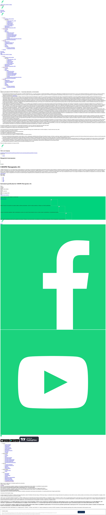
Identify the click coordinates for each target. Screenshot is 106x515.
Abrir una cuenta (3, 198)
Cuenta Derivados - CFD (11, 20)
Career (6, 471)
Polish (32, 152)
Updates (6, 45)
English (1, 152)
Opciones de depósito (8, 25)
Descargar (6, 451)
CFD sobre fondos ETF (11, 36)
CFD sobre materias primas (12, 34)
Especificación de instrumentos (10, 39)
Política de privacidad (8, 479)
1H (3, 177)
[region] (53, 512)
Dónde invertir (5, 28)
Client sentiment (7, 468)
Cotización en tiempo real (9, 42)
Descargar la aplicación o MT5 (10, 27)
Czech (20, 152)
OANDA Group (8, 470)
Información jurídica (8, 478)
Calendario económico (9, 43)
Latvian (22, 152)
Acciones (6, 29)
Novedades (7, 474)
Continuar (2, 485)
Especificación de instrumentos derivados (14, 38)
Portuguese (15, 152)
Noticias (6, 476)
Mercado (4, 40)
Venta (1, 173)
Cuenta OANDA (8, 444)
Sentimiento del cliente (11, 48)
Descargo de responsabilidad (10, 477)
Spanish (9, 152)
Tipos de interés (10, 23)
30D (3, 180)
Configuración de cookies (9, 481)
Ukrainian (35, 152)
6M (3, 181)
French (4, 152)
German (11, 152)
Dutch (18, 152)
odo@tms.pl (15, 95)
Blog (6, 44)
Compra (4, 173)
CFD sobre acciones (10, 32)
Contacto (4, 49)
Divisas (8, 37)
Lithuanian (26, 152)
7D (3, 179)
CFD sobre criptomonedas (11, 35)
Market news (7, 467)
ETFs (6, 30)
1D (3, 178)
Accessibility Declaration (9, 480)
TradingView (9, 21)
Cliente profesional (10, 24)
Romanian (29, 152)
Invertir (4, 17)
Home (4, 155)
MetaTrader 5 (7, 26)
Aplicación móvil (10, 22)
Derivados (6, 31)
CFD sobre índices (10, 33)
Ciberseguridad (7, 475)
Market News (7, 41)
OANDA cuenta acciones (9, 18)
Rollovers (6, 466)
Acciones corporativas (11, 47)
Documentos (7, 473)
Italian (7, 152)
